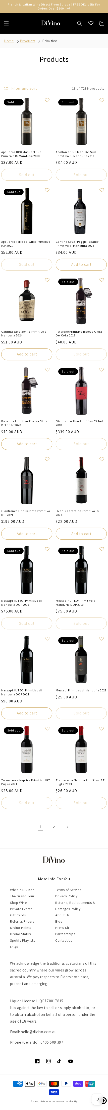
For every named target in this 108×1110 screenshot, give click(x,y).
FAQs (14, 946)
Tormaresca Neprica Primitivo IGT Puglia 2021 (25, 782)
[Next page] (67, 826)
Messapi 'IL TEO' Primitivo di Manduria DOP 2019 (76, 602)
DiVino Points (20, 927)
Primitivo (49, 41)
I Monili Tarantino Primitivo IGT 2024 (78, 513)
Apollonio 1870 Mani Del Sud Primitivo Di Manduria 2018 (21, 154)
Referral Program (24, 921)
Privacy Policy (66, 896)
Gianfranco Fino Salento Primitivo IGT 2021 (25, 513)
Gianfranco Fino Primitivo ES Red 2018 (79, 423)
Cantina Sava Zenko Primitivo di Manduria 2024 (24, 333)
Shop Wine (18, 902)
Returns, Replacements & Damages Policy (75, 905)
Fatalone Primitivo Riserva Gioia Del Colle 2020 (24, 423)
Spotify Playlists (22, 940)
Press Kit (62, 927)
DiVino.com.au (47, 1101)
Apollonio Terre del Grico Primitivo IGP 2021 (25, 244)
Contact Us (63, 940)
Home (9, 41)
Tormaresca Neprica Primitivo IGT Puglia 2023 (80, 782)
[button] (6, 23)
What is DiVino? (22, 890)
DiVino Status (20, 934)
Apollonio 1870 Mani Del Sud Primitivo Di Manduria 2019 (76, 154)
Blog (58, 921)
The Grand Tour (22, 896)
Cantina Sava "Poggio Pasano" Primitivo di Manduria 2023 (77, 244)
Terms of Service (68, 890)
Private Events (21, 909)
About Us (62, 915)
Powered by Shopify (66, 1101)
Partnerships (65, 934)
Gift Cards (18, 915)
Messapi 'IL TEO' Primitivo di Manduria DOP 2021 (21, 692)
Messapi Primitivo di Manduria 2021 (81, 690)
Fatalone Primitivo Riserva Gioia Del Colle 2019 (79, 333)
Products (27, 41)
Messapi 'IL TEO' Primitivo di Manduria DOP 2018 (21, 602)
